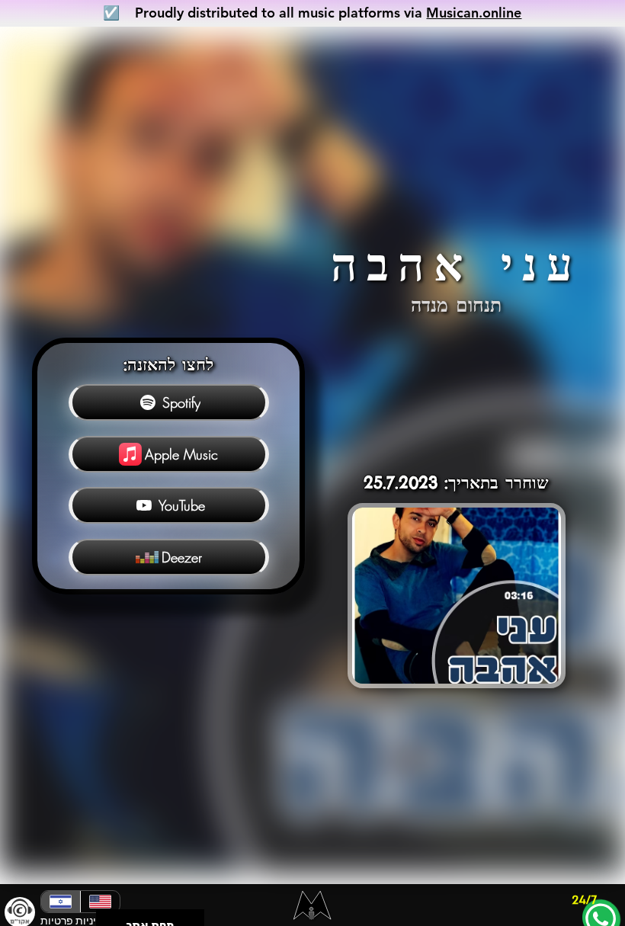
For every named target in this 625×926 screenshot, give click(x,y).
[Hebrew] (60, 901)
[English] (100, 901)
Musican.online (473, 12)
